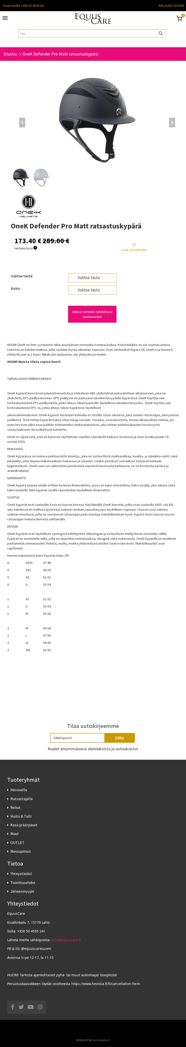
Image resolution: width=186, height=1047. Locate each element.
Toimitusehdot (23, 882)
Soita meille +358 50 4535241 (23, 5)
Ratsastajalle (21, 798)
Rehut (15, 807)
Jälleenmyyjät (22, 891)
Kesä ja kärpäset (24, 824)
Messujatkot (20, 851)
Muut (14, 833)
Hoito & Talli (20, 816)
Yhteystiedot (21, 873)
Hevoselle (18, 789)
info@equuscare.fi (66, 940)
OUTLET (17, 842)
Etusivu (10, 54)
